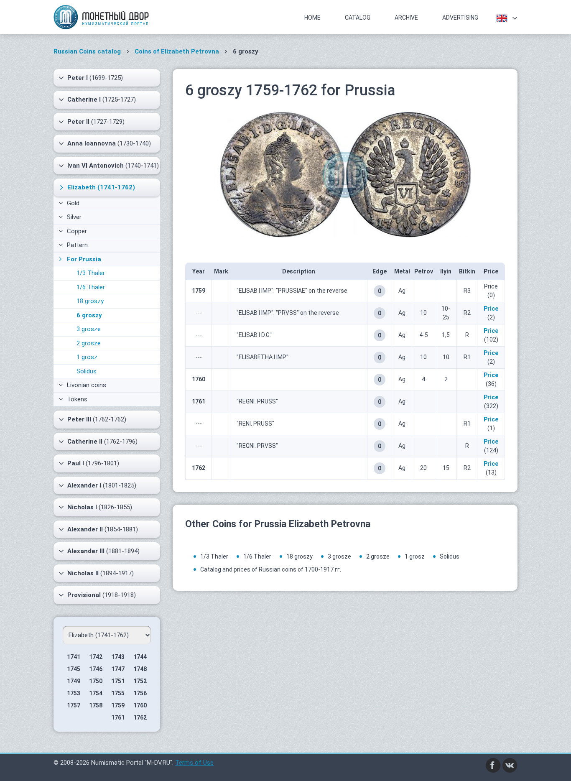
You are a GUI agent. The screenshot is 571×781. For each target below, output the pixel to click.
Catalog (357, 17)
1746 (95, 669)
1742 (95, 656)
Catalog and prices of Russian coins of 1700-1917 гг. (270, 569)
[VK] (509, 764)
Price (491, 308)
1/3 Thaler (90, 273)
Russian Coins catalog (87, 51)
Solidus (86, 371)
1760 (140, 705)
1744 (140, 656)
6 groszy (89, 315)
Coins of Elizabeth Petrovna (177, 51)
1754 (95, 693)
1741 (73, 656)
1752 (140, 681)
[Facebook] (493, 764)
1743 (118, 656)
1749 (73, 681)
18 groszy (90, 301)
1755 (118, 693)
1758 (95, 705)
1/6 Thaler (90, 287)
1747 (118, 669)
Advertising (460, 17)
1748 (140, 669)
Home (312, 17)
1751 (118, 681)
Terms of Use (194, 762)
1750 (95, 681)
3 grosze (88, 329)
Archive (406, 17)
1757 (73, 705)
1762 (140, 717)
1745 (73, 669)
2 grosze (88, 343)
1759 (118, 705)
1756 (140, 693)
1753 (73, 693)
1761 (118, 717)
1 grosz (86, 357)
